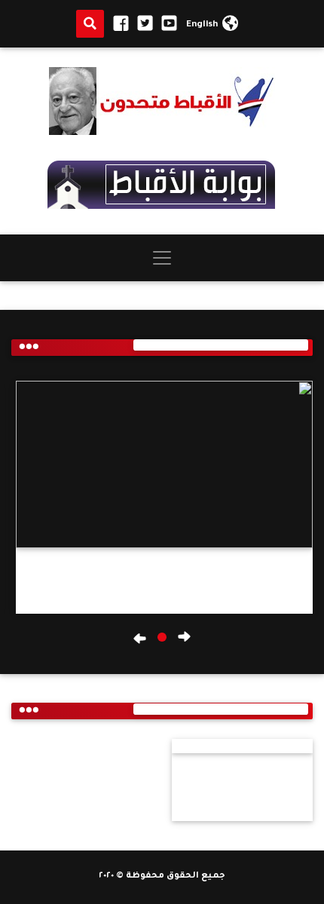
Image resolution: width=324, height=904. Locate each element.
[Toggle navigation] (162, 257)
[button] (162, 637)
